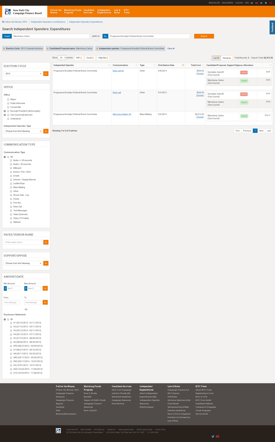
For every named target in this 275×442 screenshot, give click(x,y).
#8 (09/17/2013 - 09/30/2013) (27, 353)
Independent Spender (64, 65)
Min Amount (9, 283)
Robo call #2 (118, 71)
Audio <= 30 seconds (22, 160)
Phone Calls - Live (21, 195)
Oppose (244, 72)
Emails (16, 176)
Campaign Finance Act (178, 390)
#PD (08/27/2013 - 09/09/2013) (28, 346)
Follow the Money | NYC (16, 22)
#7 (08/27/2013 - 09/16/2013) (27, 350)
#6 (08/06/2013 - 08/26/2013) (27, 342)
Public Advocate (17, 103)
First (238, 131)
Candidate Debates (204, 403)
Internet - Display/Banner (24, 179)
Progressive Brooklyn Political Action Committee (75, 71)
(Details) (200, 73)
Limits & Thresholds (121, 393)
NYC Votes (127, 11)
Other (15, 191)
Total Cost (196, 65)
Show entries (62, 57)
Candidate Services (89, 11)
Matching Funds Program (72, 11)
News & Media (227, 3)
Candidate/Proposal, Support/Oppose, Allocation (229, 65)
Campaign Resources (121, 400)
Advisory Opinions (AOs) (179, 400)
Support (244, 81)
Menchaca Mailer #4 (122, 114)
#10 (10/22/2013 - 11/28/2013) (27, 373)
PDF (78, 58)
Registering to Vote (205, 393)
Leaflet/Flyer (19, 183)
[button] (23, 73)
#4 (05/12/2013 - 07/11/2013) (27, 334)
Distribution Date (166, 65)
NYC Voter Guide (203, 400)
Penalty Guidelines (176, 410)
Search (204, 36)
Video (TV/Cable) (21, 218)
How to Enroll (90, 410)
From (6, 297)
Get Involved (202, 414)
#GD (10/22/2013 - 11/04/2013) (28, 369)
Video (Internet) (20, 214)
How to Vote (201, 397)
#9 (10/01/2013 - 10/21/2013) (27, 365)
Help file (102, 58)
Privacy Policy (160, 430)
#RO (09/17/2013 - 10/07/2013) (28, 361)
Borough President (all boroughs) (25, 111)
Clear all (170, 48)
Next (261, 131)
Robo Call (17, 206)
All (11, 157)
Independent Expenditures (104, 11)
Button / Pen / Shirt (22, 172)
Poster (16, 199)
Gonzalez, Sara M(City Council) (216, 73)
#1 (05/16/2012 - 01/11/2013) (27, 323)
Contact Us (111, 430)
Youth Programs (203, 410)
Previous (247, 131)
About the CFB (214, 3)
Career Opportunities (126, 430)
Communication (120, 65)
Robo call (117, 92)
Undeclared (15, 119)
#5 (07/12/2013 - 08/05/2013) (27, 338)
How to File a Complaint (179, 414)
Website (17, 222)
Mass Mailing (19, 187)
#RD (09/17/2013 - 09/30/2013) (28, 357)
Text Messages (20, 210)
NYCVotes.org (99, 430)
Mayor (13, 99)
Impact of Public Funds (94, 400)
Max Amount (30, 283)
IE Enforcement (147, 407)
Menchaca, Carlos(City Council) (216, 81)
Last (269, 131)
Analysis (60, 407)
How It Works (90, 393)
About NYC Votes (204, 390)
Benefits (87, 397)
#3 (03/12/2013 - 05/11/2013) (27, 330)
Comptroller (15, 107)
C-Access (239, 3)
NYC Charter (173, 393)
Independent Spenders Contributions (48, 22)
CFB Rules (172, 397)
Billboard (17, 168)
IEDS (247, 3)
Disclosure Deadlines (121, 397)
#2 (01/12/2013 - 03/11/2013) (27, 326)
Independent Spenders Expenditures (86, 22)
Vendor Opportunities (144, 430)
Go (46, 74)
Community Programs (206, 407)
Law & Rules (117, 11)
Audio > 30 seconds (22, 164)
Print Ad (17, 203)
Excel (89, 58)
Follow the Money (55, 11)
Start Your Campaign (121, 390)
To (25, 297)
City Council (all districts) (21, 115)
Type (142, 65)
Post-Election (118, 403)
